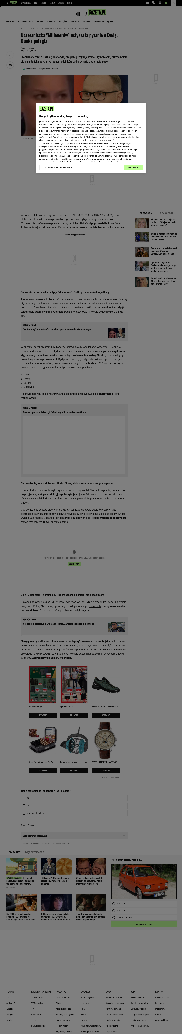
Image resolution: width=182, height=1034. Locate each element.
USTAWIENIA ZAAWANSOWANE (58, 167)
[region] (91, 138)
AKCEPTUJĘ (133, 167)
